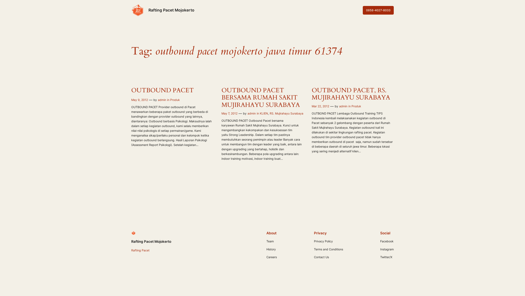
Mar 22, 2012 (320, 106)
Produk (175, 100)
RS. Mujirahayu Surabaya (286, 113)
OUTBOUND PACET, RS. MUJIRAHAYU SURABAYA (351, 94)
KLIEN (264, 113)
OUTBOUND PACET (162, 90)
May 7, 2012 (229, 113)
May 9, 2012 (139, 100)
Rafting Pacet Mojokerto (171, 10)
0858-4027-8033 (378, 10)
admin (162, 100)
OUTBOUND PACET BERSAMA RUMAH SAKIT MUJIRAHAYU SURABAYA (260, 98)
